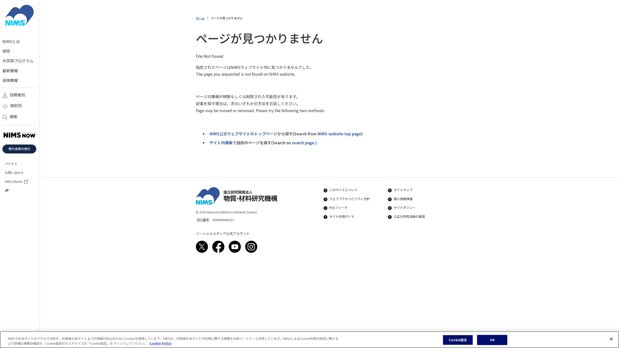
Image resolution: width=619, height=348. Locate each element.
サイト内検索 (221, 142)
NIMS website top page (339, 134)
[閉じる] (611, 339)
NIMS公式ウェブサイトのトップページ (243, 134)
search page (303, 142)
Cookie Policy (160, 343)
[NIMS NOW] (19, 135)
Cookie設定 (458, 340)
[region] (309, 339)
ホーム (200, 18)
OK (492, 340)
